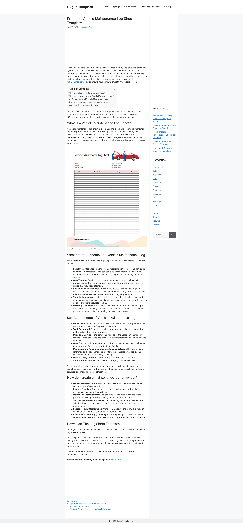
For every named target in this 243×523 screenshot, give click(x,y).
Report (156, 217)
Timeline (156, 224)
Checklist (73, 501)
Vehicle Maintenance (78, 504)
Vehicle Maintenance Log (98, 504)
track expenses (110, 79)
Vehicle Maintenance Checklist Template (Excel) (162, 118)
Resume (156, 221)
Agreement (158, 167)
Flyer (155, 197)
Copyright (116, 7)
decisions (114, 140)
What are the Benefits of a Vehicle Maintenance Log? (91, 96)
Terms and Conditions (150, 7)
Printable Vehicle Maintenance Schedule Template (90, 509)
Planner (156, 213)
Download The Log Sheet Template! (83, 105)
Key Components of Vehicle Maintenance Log (88, 99)
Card (155, 178)
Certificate (158, 182)
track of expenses (89, 346)
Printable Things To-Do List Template (85, 506)
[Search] (172, 235)
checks (76, 277)
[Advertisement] (107, 47)
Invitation (157, 201)
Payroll (156, 209)
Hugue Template (80, 7)
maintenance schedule (77, 82)
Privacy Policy (130, 7)
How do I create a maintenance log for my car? (88, 102)
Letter (155, 205)
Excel (113, 459)
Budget (156, 171)
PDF (120, 459)
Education (157, 194)
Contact (104, 7)
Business (157, 174)
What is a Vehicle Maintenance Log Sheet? (86, 93)
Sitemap (167, 7)
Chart (155, 186)
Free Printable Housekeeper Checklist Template (164, 135)
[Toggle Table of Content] (111, 89)
